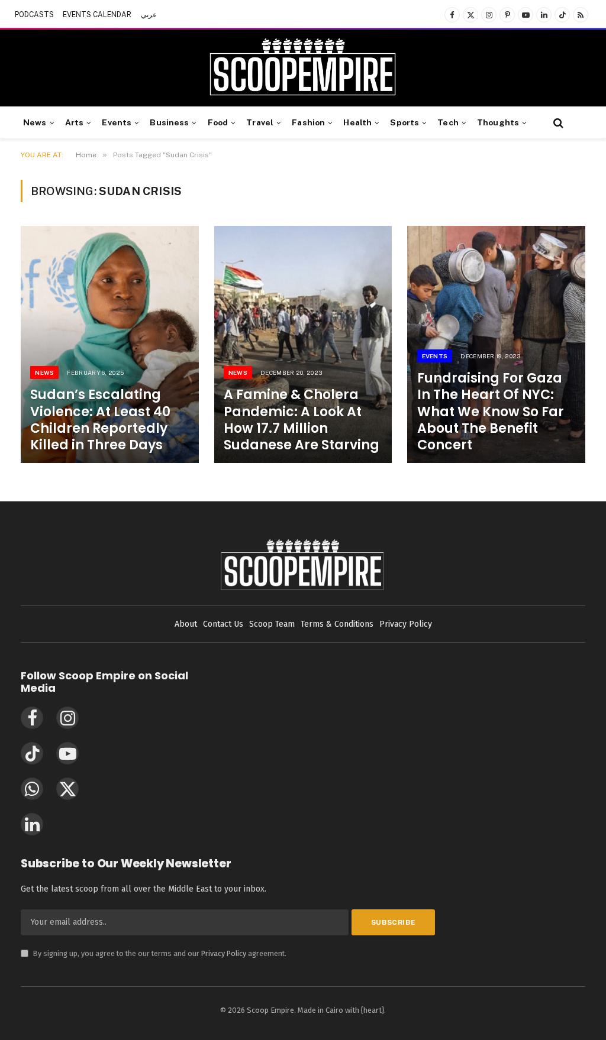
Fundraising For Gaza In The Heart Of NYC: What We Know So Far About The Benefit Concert (490, 411)
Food (218, 122)
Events (116, 122)
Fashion (308, 122)
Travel (259, 122)
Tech (448, 122)
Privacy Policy (223, 953)
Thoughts (498, 122)
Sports (404, 122)
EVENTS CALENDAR (97, 15)
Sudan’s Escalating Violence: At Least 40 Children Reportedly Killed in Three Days (100, 420)
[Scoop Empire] (303, 68)
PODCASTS (34, 15)
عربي (149, 15)
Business (169, 122)
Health (357, 122)
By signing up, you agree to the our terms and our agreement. (153, 953)
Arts (74, 122)
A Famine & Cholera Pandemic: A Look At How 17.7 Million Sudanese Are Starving (301, 420)
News (35, 122)
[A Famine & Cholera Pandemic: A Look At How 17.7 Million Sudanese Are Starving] (303, 344)
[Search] (557, 122)
